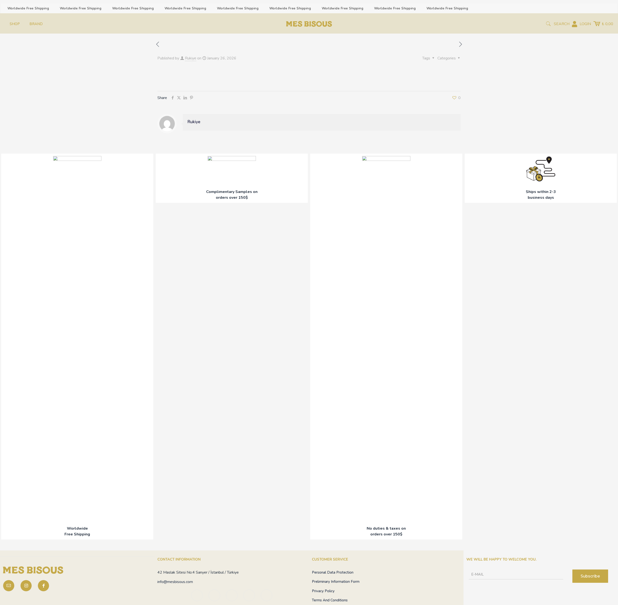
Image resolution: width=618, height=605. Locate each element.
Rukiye (190, 58)
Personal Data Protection (332, 572)
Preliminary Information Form (335, 581)
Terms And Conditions (330, 600)
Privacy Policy (323, 591)
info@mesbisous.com (175, 581)
